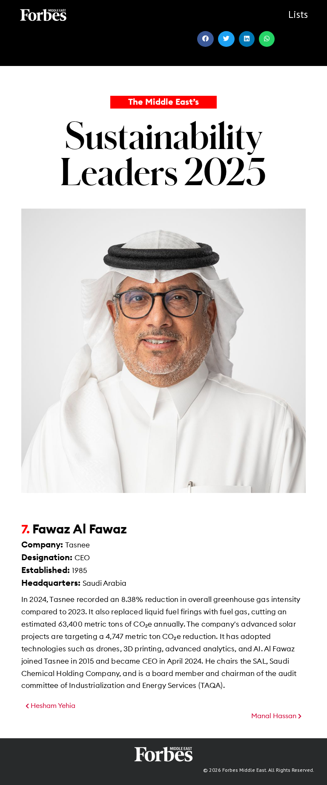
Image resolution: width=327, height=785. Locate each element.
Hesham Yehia (52, 705)
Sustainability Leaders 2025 (163, 153)
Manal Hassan (274, 716)
